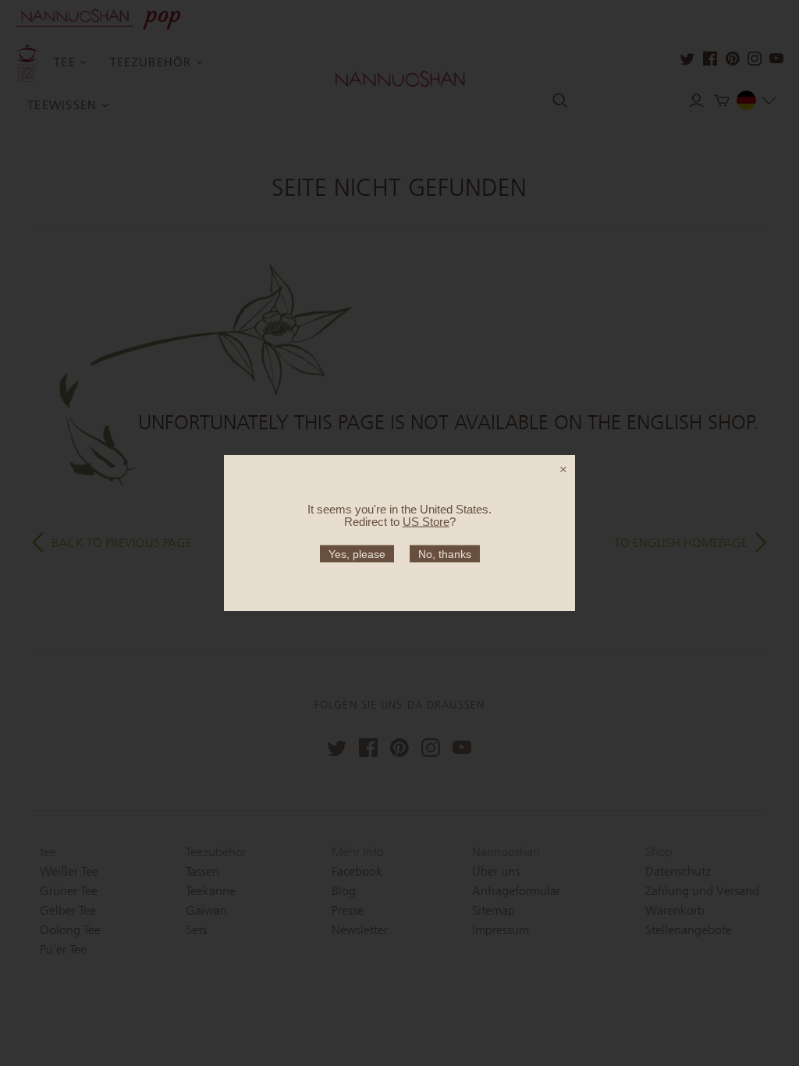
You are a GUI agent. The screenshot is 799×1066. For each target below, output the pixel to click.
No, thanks (444, 554)
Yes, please (356, 554)
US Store (426, 521)
